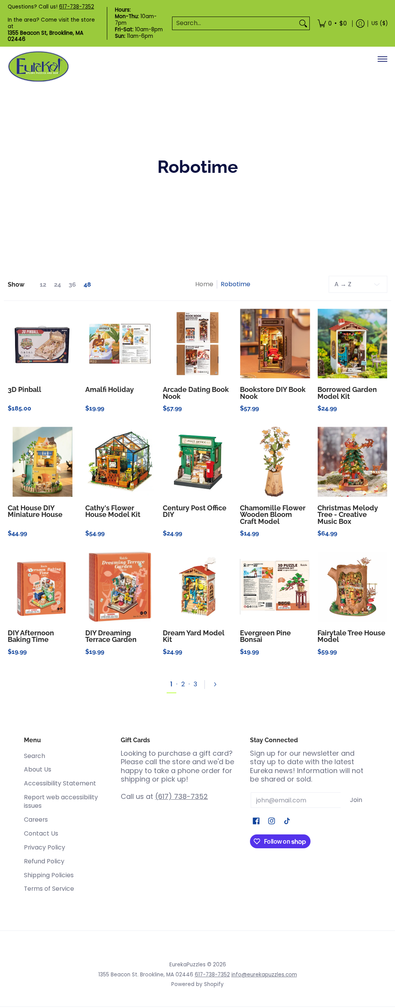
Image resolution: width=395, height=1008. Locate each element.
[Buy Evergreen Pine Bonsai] (275, 587)
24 (57, 284)
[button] (256, 821)
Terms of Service (49, 888)
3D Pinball (24, 389)
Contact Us (41, 833)
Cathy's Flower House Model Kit (112, 511)
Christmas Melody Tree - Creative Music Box (347, 514)
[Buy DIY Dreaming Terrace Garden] (120, 587)
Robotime (235, 284)
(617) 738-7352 (181, 796)
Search (34, 755)
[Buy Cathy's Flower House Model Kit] (120, 462)
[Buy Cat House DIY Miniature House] (43, 462)
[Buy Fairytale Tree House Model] (352, 587)
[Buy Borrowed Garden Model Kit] (352, 343)
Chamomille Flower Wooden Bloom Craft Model (273, 514)
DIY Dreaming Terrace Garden (111, 636)
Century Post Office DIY (194, 511)
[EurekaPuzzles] (38, 66)
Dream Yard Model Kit (194, 636)
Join (356, 799)
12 (43, 284)
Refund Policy (44, 861)
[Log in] (360, 23)
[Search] (303, 23)
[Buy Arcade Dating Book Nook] (198, 343)
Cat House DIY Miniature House (35, 511)
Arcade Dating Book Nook (196, 392)
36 (72, 284)
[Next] (218, 684)
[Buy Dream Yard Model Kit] (198, 587)
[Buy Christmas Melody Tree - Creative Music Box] (352, 462)
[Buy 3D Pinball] (43, 343)
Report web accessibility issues (61, 801)
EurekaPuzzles (187, 964)
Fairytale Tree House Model (351, 636)
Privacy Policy (44, 847)
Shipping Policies (49, 875)
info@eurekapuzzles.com (264, 974)
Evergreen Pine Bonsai (265, 636)
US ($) (379, 23)
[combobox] (234, 23)
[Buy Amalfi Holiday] (120, 343)
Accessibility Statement (60, 783)
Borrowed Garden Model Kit (347, 392)
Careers (36, 819)
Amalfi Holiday (109, 389)
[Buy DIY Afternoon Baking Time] (43, 587)
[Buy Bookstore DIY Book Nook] (275, 343)
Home (204, 284)
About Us (37, 769)
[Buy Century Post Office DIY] (198, 462)
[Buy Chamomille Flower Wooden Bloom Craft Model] (275, 462)
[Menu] (382, 59)
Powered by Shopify (197, 984)
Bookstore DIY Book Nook (273, 392)
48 (87, 284)
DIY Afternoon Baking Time (31, 636)
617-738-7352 (76, 6)
